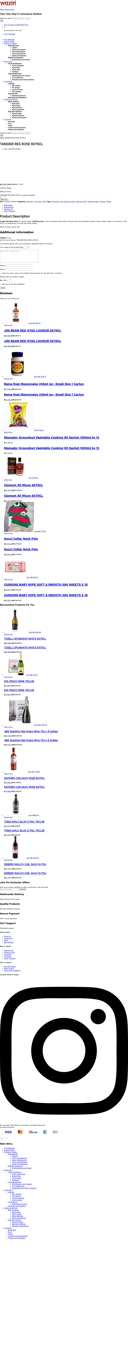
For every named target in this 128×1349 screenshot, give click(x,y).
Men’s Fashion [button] (13, 101)
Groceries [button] (7, 119)
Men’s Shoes (16, 105)
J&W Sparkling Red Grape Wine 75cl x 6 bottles (31, 731)
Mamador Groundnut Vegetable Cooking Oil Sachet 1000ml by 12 (51, 437)
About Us (7, 936)
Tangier (102, 202)
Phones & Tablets (10, 1152)
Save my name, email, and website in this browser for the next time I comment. (32, 273)
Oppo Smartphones (18, 51)
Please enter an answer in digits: (12, 277)
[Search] (1, 20)
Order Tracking (9, 958)
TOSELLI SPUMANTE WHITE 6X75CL (25, 638)
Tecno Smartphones (19, 53)
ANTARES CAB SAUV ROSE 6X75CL (24, 778)
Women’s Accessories (19, 117)
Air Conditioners (17, 77)
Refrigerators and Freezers (21, 75)
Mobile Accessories (15, 1166)
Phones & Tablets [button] (10, 43)
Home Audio (16, 69)
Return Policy (9, 969)
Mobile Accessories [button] (15, 57)
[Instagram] (64, 1123)
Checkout (7, 954)
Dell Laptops (16, 85)
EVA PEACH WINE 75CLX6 (19, 681)
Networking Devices (19, 95)
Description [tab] (8, 205)
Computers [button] (8, 81)
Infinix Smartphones (19, 49)
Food (9, 123)
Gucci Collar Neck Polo (21, 538)
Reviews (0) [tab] (8, 209)
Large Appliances (14, 1182)
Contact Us (8, 938)
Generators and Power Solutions (23, 79)
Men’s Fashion (13, 1210)
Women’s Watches (18, 115)
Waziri (9, 188)
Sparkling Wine (93, 202)
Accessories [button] (13, 93)
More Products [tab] (9, 211)
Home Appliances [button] (15, 63)
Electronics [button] (8, 61)
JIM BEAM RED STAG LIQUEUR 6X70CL (32, 330)
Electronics (8, 1170)
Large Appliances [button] (15, 73)
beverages (55, 202)
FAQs (6, 940)
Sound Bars (16, 67)
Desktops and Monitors (17, 97)
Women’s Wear (17, 113)
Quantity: (32, 195)
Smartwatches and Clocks (21, 59)
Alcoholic (29, 202)
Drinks (10, 125)
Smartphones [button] (13, 45)
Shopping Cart (9, 952)
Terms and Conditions (12, 971)
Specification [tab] (9, 207)
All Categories (9, 39)
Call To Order (9, 25)
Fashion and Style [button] (10, 99)
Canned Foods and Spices (17, 127)
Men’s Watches (17, 107)
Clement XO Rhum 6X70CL (23, 485)
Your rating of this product (10, 247)
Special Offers (9, 41)
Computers (8, 1190)
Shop (2, 138)
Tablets (14, 47)
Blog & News (9, 942)
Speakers (15, 71)
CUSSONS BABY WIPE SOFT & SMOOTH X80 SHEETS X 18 (46, 584)
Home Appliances (14, 1172)
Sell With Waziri (10, 967)
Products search (6, 18)
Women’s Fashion (14, 1220)
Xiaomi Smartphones (19, 55)
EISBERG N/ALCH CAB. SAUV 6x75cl (25, 864)
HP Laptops (16, 87)
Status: (2, 192)
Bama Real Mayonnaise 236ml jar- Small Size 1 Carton (44, 384)
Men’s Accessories (18, 109)
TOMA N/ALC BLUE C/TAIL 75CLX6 (24, 821)
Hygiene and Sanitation (16, 129)
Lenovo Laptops (17, 89)
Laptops (11, 1192)
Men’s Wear (16, 103)
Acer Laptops (16, 91)
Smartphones (13, 1154)
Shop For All (8, 950)
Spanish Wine (81, 202)
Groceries (38, 202)
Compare (7, 956)
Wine (44, 202)
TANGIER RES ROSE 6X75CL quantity (14, 195)
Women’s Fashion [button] (15, 111)
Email (2, 269)
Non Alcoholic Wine (67, 202)
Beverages (11, 121)
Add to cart (4, 199)
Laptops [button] (11, 83)
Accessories (12, 1202)
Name (3, 266)
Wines (108, 202)
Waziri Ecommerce (7, 9)
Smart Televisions (18, 65)
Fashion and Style (10, 1208)
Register (12, 34)
